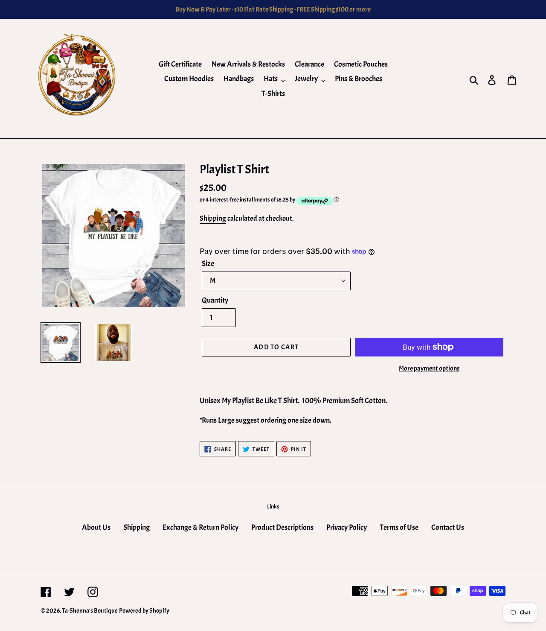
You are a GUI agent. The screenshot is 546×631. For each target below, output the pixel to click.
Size (208, 264)
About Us (96, 527)
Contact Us (447, 527)
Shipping (213, 218)
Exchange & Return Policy (200, 527)
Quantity (215, 300)
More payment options (429, 368)
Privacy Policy (346, 527)
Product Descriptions (282, 527)
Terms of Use (399, 527)
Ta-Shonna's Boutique (90, 611)
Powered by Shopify (144, 611)
